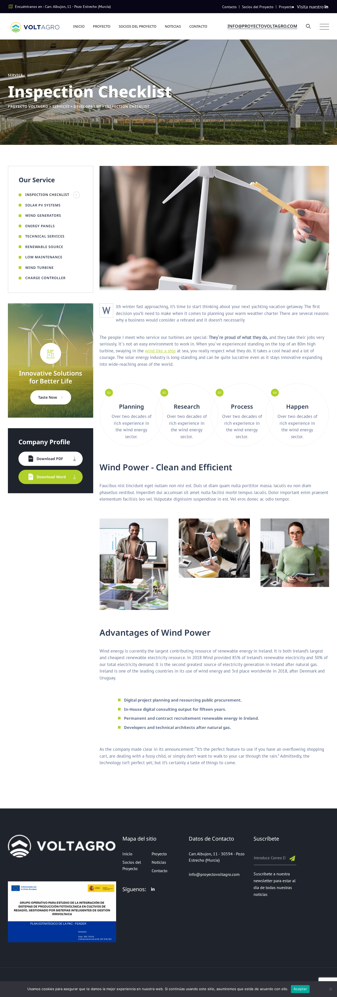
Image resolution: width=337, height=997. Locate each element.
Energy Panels (40, 226)
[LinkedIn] (326, 6)
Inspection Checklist (47, 194)
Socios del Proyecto (258, 6)
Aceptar (300, 989)
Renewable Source (44, 246)
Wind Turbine (39, 267)
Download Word (51, 476)
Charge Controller (45, 277)
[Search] (308, 26)
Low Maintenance (43, 257)
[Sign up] (292, 858)
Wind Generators (43, 215)
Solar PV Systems (43, 205)
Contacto (229, 6)
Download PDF (50, 458)
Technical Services (45, 236)
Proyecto (286, 6)
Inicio (79, 26)
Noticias (173, 26)
